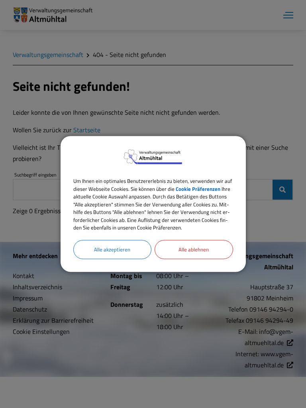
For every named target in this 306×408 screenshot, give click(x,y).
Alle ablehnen (193, 249)
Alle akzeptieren (112, 249)
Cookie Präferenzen (198, 189)
